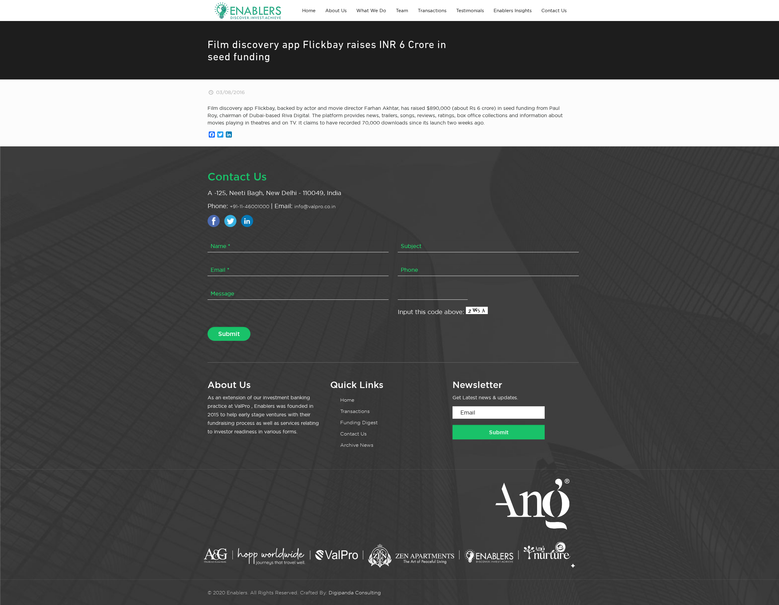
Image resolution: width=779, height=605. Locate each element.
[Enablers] (248, 10)
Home (347, 400)
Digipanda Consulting (355, 592)
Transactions (355, 411)
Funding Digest (359, 422)
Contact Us (353, 433)
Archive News (356, 445)
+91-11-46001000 (250, 206)
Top (764, 590)
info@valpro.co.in (315, 206)
